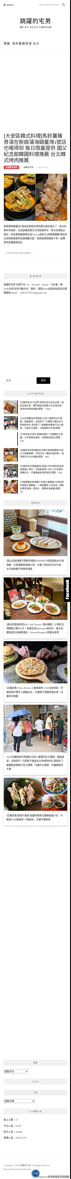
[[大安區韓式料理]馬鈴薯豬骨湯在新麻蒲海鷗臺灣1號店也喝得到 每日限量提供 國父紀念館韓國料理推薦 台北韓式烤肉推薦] (35, 197)
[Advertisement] (35, 95)
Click (67, 589)
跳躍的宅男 (35, 20)
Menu (10, 5)
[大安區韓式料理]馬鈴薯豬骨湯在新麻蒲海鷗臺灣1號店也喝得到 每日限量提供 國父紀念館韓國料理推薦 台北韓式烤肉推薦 (35, 147)
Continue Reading (19, 253)
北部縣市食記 (11, 167)
